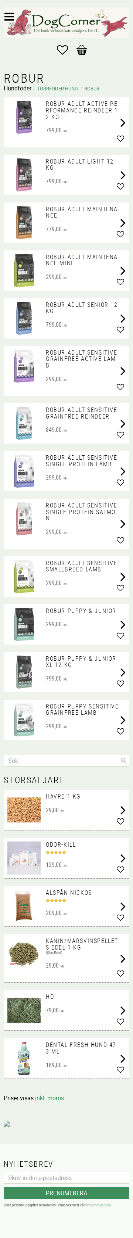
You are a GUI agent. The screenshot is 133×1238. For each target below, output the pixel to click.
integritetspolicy (97, 1205)
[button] (66, 49)
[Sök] (123, 760)
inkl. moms (49, 1098)
